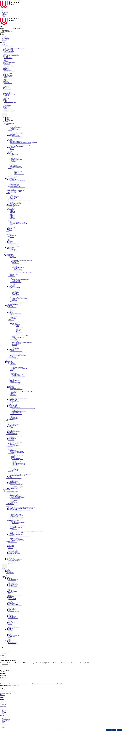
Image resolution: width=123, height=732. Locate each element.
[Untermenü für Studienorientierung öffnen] (14, 276)
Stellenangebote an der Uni (8, 93)
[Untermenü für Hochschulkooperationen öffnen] (14, 492)
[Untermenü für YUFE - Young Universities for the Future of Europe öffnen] (24, 497)
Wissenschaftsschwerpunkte (8, 111)
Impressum (4, 709)
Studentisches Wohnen (11, 636)
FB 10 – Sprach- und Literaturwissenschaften (11, 53)
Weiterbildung (6, 86)
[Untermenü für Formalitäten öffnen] (12, 312)
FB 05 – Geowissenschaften (8, 49)
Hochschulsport (6, 97)
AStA (5, 59)
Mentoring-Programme (7, 89)
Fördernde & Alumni (5, 39)
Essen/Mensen (10, 630)
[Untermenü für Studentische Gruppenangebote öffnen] (19, 407)
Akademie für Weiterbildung (8, 58)
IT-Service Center (7, 64)
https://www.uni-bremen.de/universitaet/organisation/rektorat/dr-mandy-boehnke (16, 683)
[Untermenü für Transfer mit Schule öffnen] (12, 554)
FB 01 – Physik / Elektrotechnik (13, 579)
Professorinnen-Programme (12, 643)
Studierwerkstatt (6, 68)
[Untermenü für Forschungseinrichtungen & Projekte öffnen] (17, 434)
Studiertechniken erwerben (8, 83)
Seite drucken (2, 695)
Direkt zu (3, 44)
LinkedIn (3, 727)
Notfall (3, 711)
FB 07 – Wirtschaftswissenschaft (9, 51)
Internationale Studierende (8, 76)
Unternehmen (4, 40)
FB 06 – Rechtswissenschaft (8, 50)
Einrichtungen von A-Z (7, 57)
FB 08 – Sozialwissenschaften (8, 52)
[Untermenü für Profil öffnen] (8, 124)
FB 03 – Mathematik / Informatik (9, 47)
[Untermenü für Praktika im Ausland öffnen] (16, 339)
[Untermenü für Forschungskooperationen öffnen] (14, 504)
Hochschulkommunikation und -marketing (10, 62)
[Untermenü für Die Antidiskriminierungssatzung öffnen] (20, 136)
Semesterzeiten (6, 78)
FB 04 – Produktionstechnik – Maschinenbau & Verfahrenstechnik (14, 48)
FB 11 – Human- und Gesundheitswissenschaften (11, 54)
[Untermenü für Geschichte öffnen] (11, 168)
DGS (3, 713)
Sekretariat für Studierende (12, 598)
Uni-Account (6, 104)
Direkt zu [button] (3, 576)
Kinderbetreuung (6, 95)
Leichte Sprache (4, 712)
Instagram (3, 726)
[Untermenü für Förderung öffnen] (13, 528)
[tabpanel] (61, 679)
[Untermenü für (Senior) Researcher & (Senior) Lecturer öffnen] (20, 186)
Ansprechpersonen (3, 706)
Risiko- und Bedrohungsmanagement (10, 102)
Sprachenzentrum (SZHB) (12, 599)
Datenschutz (4, 710)
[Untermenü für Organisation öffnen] (10, 193)
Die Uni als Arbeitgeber (7, 92)
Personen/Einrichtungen (5, 30)
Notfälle (5, 101)
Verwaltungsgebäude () (14, 691)
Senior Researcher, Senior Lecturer (9, 110)
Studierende (4, 36)
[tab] (5, 664)
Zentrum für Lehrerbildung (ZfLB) (9, 71)
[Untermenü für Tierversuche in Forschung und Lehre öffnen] (19, 483)
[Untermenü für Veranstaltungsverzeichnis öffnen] (16, 307)
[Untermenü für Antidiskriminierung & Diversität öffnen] (18, 135)
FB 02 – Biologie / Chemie (12, 580)
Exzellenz (5, 108)
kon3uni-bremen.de (12, 685)
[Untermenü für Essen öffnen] (10, 236)
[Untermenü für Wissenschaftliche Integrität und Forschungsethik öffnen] (21, 478)
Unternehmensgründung (8, 91)
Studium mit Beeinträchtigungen (9, 84)
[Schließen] (4, 421)
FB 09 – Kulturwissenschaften (12, 586)
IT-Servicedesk (6, 98)
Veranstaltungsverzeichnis (8, 85)
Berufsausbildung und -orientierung (9, 94)
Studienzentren (6, 67)
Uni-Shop (5, 103)
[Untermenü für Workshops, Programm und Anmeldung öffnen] (22, 389)
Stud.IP (5, 80)
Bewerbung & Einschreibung (8, 73)
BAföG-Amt (6, 60)
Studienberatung (6, 82)
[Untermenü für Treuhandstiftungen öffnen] (14, 535)
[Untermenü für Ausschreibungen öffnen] (13, 453)
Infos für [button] (3, 568)
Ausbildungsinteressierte (10, 573)
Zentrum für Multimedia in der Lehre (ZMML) (15, 605)
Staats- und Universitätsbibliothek (9, 66)
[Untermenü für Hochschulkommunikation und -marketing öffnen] (19, 205)
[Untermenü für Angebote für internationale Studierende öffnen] (22, 351)
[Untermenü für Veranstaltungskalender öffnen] (15, 243)
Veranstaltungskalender (7, 105)
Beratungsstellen (6, 61)
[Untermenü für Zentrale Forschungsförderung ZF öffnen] (20, 458)
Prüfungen (5, 77)
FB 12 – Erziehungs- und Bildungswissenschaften (11, 55)
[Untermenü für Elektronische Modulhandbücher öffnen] (20, 382)
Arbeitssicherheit (10, 592)
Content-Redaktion (8, 693)
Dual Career (10, 624)
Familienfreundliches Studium (8, 75)
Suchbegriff (2, 28)
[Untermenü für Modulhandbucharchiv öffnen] (19, 383)
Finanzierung (6, 74)
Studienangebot (6, 81)
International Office (7, 63)
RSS (1, 694)
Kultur (5, 99)
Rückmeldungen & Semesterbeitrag (13, 611)
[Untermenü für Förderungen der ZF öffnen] (14, 440)
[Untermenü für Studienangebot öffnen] (13, 256)
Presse (3, 41)
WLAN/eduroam (6, 106)
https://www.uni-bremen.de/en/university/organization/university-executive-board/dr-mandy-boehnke (47, 683)
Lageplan (5, 100)
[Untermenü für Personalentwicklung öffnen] (14, 250)
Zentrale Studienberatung (8, 70)
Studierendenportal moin (8, 79)
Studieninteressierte (5, 37)
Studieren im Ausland (11, 617)
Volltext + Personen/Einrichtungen (6, 31)
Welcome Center (6, 69)
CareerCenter (6, 88)
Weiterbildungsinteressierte (6, 38)
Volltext (2, 29)
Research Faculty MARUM (12, 642)
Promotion (9, 623)
